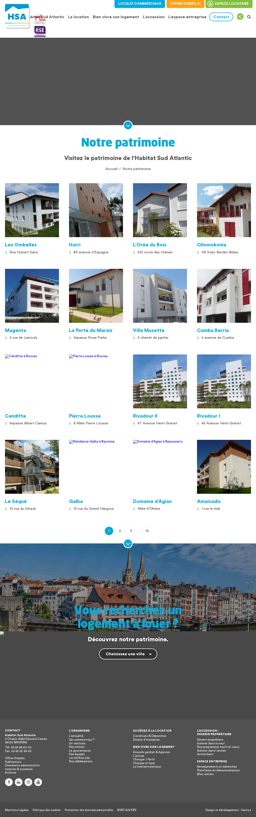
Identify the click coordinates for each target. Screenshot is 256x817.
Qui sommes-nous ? (81, 739)
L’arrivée (138, 756)
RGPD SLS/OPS (126, 810)
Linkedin (18, 782)
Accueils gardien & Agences (151, 752)
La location (77, 17)
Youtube (38, 782)
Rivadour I (208, 416)
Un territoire (77, 743)
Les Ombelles (21, 244)
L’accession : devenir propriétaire (214, 732)
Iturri (74, 244)
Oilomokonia (211, 244)
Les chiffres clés (79, 758)
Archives (10, 772)
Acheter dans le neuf (211, 743)
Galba (76, 501)
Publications (13, 762)
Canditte (15, 416)
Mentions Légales (16, 810)
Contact (221, 17)
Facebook (9, 782)
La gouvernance (79, 750)
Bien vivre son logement (116, 17)
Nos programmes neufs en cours (218, 747)
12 (147, 531)
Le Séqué (16, 501)
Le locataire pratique (147, 766)
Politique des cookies (46, 810)
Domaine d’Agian (152, 501)
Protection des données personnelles (89, 810)
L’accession (153, 17)
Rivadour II (145, 416)
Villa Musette (148, 330)
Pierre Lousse (85, 416)
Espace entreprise (212, 761)
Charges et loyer (144, 763)
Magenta (15, 330)
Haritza (246, 810)
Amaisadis (209, 501)
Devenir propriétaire (210, 739)
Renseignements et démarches (217, 766)
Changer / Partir (144, 759)
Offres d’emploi (15, 758)
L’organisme (79, 730)
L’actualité (76, 736)
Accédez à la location (152, 730)
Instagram (28, 782)
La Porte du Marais (90, 330)
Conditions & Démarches (149, 736)
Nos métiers (76, 747)
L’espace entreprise (187, 17)
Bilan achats (205, 774)
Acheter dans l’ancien (211, 750)
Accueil (112, 169)
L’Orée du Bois (149, 244)
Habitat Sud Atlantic (45, 17)
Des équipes (76, 754)
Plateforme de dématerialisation (218, 770)
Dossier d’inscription (146, 739)
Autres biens (205, 754)
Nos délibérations (80, 761)
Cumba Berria (213, 330)
